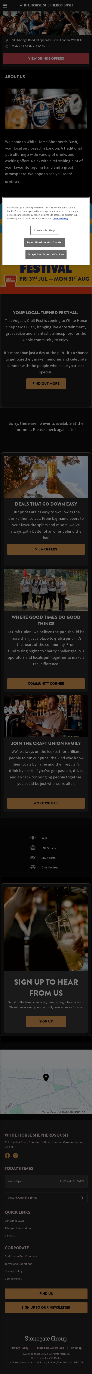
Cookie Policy (60, 218)
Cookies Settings (44, 230)
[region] (46, 231)
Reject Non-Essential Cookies (45, 242)
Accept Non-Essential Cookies (46, 254)
